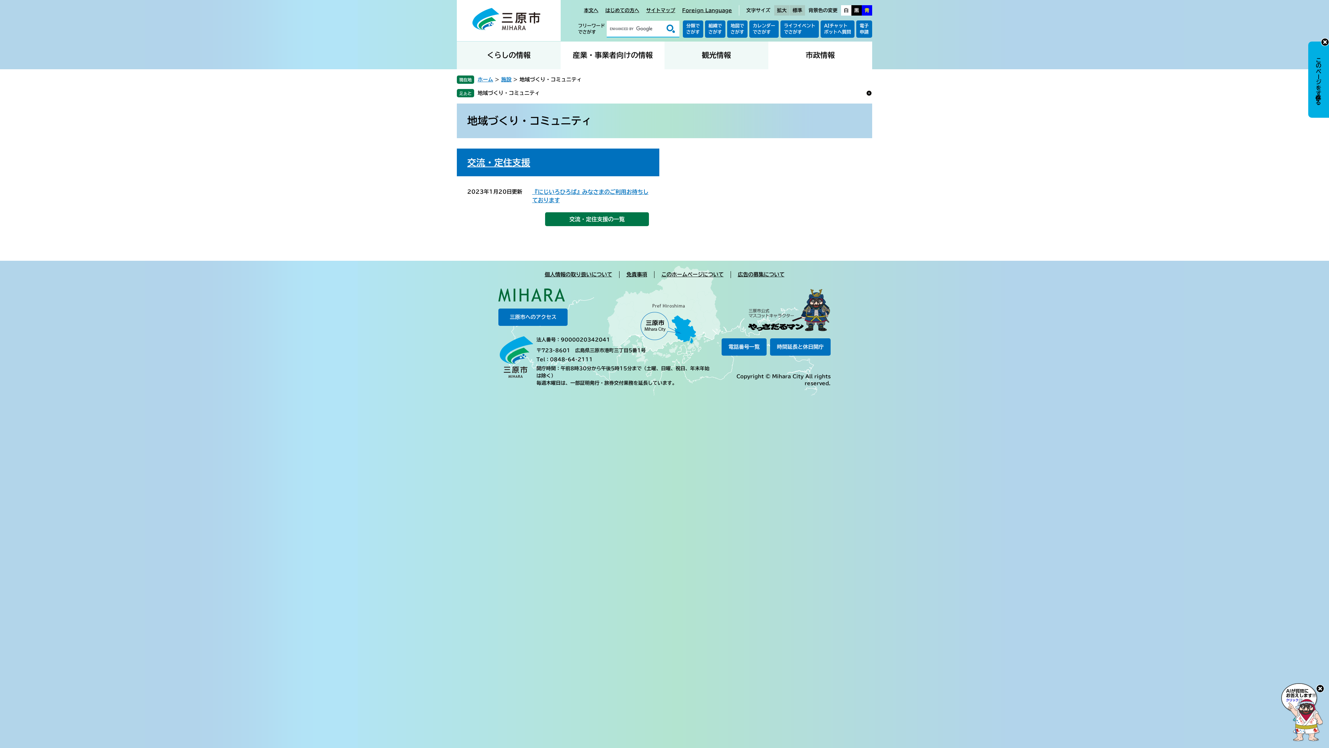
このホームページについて (692, 274)
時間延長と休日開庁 (800, 346)
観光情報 (716, 55)
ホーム (485, 79)
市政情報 (820, 55)
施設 (506, 79)
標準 (797, 10)
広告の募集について (761, 274)
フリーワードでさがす (591, 29)
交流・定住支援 (498, 162)
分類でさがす (693, 29)
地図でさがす (737, 29)
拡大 (782, 10)
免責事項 (636, 274)
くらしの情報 (509, 55)
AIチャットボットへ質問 (837, 29)
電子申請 (864, 29)
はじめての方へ (622, 10)
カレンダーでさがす (764, 29)
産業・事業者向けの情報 (613, 55)
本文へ (591, 10)
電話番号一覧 (744, 346)
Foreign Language (707, 10)
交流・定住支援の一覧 (597, 219)
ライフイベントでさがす (799, 29)
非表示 (1325, 42)
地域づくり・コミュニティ (509, 93)
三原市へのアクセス (533, 317)
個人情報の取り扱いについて (578, 274)
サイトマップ (660, 10)
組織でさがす (715, 29)
